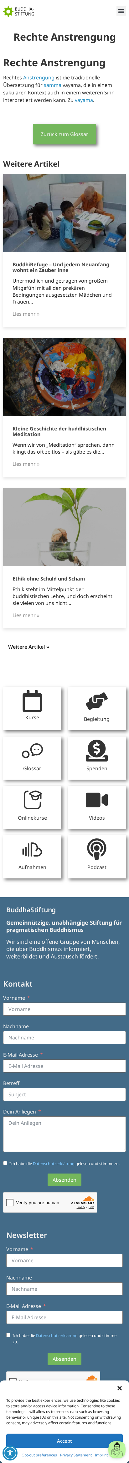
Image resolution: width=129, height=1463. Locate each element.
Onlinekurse (32, 817)
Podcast (96, 867)
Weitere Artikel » (28, 646)
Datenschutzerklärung (54, 1163)
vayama (84, 100)
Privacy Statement (76, 1455)
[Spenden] (97, 751)
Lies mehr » (26, 313)
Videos (97, 817)
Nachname (16, 1026)
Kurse (32, 717)
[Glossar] (32, 751)
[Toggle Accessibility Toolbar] (10, 1453)
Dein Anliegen (19, 1111)
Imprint (101, 1455)
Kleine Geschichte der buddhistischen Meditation (59, 431)
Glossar (32, 768)
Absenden (64, 1179)
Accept (64, 1441)
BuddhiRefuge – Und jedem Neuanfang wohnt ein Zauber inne (61, 267)
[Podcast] (97, 849)
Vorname (14, 997)
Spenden (96, 768)
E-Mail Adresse (20, 1054)
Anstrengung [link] (38, 77)
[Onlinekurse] (32, 800)
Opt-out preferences (39, 1455)
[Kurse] (32, 701)
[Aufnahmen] (32, 849)
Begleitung (97, 719)
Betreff (11, 1083)
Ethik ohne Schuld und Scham (49, 578)
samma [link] (52, 85)
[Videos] (97, 800)
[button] (119, 1388)
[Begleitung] (97, 701)
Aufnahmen (32, 867)
